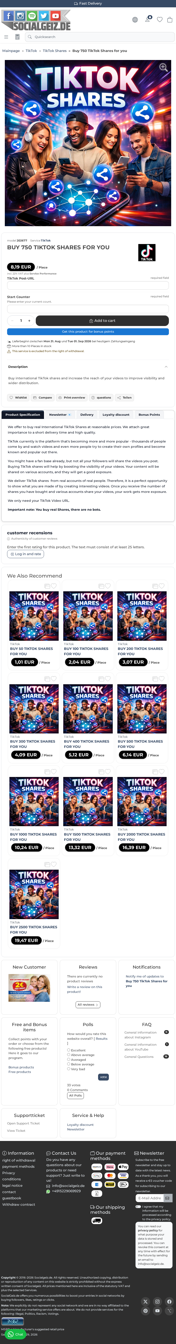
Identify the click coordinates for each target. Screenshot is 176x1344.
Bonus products (21, 1067)
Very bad (77, 1069)
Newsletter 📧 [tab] (60, 414)
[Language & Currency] (135, 20)
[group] (88, 143)
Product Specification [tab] (23, 414)
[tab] (23, 414)
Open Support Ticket (23, 1123)
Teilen (127, 397)
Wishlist (21, 397)
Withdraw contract (18, 1204)
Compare (45, 397)
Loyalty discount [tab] (116, 414)
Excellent (78, 1050)
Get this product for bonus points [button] (88, 331)
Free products (19, 1072)
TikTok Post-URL (20, 278)
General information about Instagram (145, 1035)
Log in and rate (28, 554)
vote (103, 1077)
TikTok (46, 240)
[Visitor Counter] (12, 1321)
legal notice (12, 1185)
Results (101, 1038)
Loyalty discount (80, 1125)
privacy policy (148, 1230)
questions (104, 397)
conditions (11, 1179)
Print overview (74, 397)
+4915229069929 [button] (66, 1191)
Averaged (78, 1060)
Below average (82, 1064)
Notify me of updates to (147, 981)
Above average (82, 1055)
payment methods (18, 1166)
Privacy (8, 1173)
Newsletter (76, 1129)
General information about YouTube (145, 1047)
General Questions (145, 1057)
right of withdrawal (18, 1160)
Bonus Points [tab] (149, 414)
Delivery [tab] (87, 414)
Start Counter (18, 297)
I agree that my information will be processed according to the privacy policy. (156, 1213)
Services (30, 1290)
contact (9, 1192)
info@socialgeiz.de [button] (68, 1186)
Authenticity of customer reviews (34, 538)
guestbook (11, 1198)
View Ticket (16, 1130)
